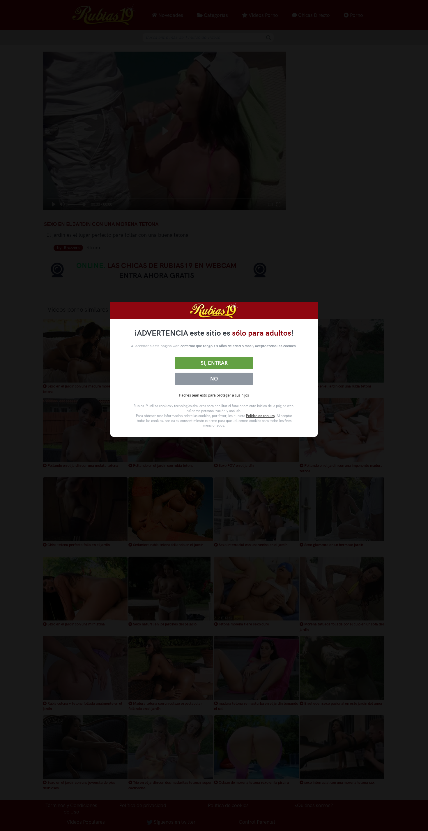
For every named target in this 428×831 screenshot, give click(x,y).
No (214, 379)
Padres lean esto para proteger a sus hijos (214, 395)
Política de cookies (260, 416)
